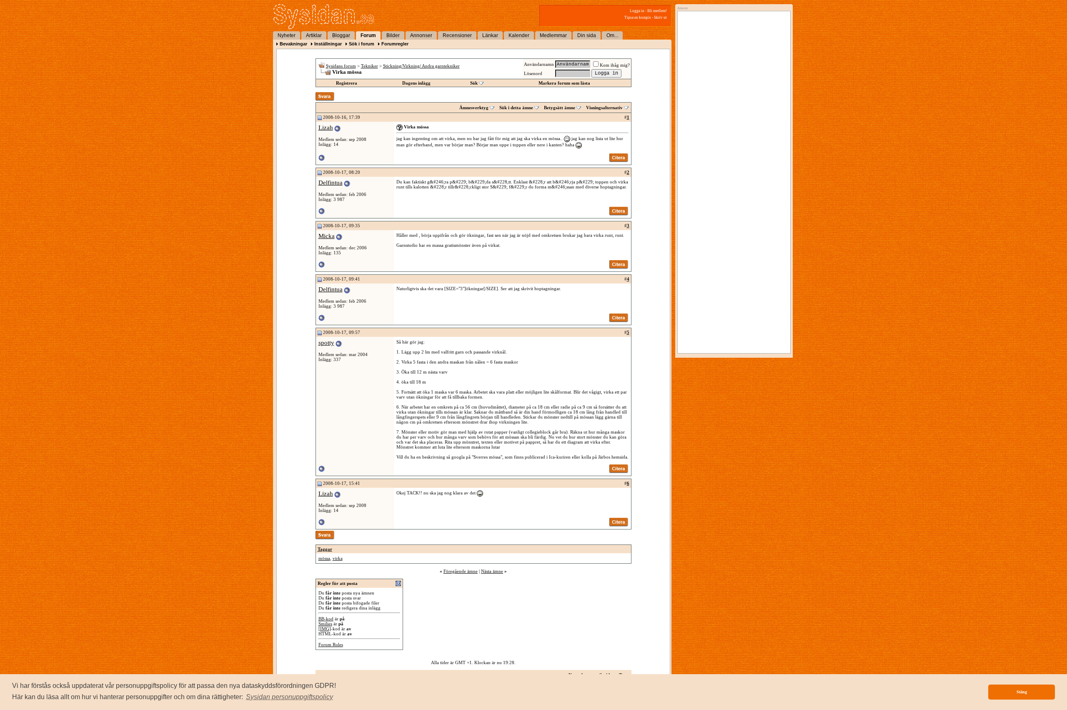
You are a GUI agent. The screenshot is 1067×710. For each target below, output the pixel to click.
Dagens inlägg (416, 82)
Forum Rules (330, 644)
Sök (474, 82)
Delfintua (330, 182)
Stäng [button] (1022, 692)
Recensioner (457, 35)
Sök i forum (361, 43)
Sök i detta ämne (516, 107)
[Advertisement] (732, 98)
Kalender (518, 35)
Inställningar (328, 43)
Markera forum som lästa (564, 82)
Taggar (325, 549)
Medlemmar (553, 35)
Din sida (586, 35)
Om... (612, 35)
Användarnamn (539, 64)
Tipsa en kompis (637, 17)
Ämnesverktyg (473, 107)
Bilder (393, 35)
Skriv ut (660, 17)
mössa (324, 558)
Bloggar (341, 35)
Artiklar (314, 35)
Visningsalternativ (604, 107)
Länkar (490, 35)
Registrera (346, 82)
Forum (368, 35)
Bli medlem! (657, 11)
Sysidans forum (341, 65)
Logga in (637, 11)
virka (338, 558)
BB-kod (325, 618)
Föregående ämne (460, 571)
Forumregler (394, 43)
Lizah (325, 127)
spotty (326, 342)
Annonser (421, 35)
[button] (289, 697)
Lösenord (533, 73)
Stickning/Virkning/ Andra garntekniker (421, 65)
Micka (326, 236)
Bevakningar (293, 43)
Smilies (325, 623)
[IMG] (324, 628)
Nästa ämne (492, 571)
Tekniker (369, 65)
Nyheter (287, 35)
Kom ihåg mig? (615, 65)
